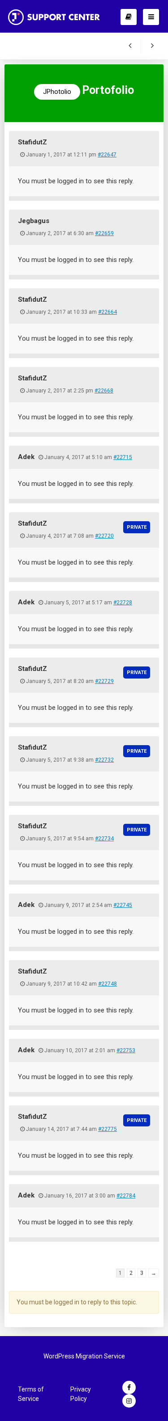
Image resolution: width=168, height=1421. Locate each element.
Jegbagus (33, 221)
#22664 (107, 312)
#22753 (125, 1050)
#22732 (104, 760)
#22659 (104, 233)
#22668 (104, 391)
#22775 (107, 1129)
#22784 (125, 1196)
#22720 (104, 536)
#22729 (104, 681)
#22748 (107, 984)
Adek (26, 457)
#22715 (122, 457)
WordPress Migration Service (84, 1356)
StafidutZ (32, 142)
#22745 (122, 905)
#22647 (107, 155)
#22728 (122, 602)
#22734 (104, 838)
